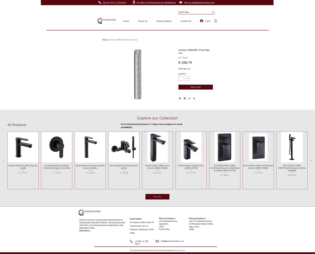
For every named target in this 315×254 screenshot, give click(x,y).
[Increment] (187, 78)
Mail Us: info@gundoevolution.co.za (199, 2)
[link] (216, 20)
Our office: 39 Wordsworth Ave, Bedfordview (156, 2)
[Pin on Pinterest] (184, 98)
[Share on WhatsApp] (189, 98)
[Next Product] (311, 160)
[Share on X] (194, 98)
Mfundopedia (180, 250)
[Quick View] (23, 147)
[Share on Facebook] (180, 98)
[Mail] (180, 2)
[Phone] (99, 2)
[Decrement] (180, 78)
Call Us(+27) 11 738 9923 (114, 2)
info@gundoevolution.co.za (172, 241)
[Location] (133, 2)
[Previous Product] (3, 160)
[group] (157, 160)
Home (104, 39)
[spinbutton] (184, 78)
